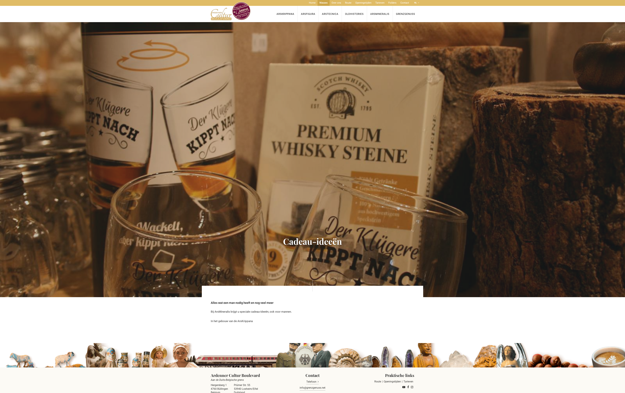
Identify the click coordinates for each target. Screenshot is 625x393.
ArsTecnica (330, 14)
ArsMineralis (379, 14)
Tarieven (379, 2)
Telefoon (311, 381)
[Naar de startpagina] (231, 11)
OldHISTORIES (354, 14)
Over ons (336, 2)
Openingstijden (363, 2)
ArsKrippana (285, 14)
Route (348, 2)
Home (312, 2)
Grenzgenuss (405, 14)
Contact (404, 2)
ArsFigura (308, 14)
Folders (392, 2)
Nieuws (323, 2)
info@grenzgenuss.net (312, 387)
